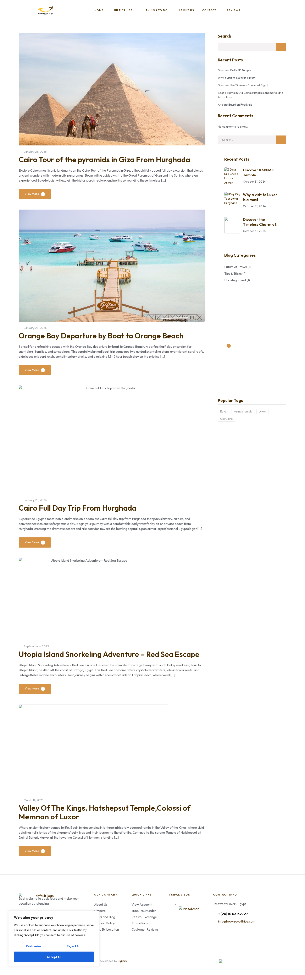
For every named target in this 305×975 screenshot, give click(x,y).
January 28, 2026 (35, 152)
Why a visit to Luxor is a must (236, 78)
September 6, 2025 (36, 646)
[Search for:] (252, 140)
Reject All (73, 946)
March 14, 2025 (34, 800)
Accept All (54, 957)
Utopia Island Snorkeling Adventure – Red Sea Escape (109, 654)
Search (224, 36)
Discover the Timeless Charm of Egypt (243, 85)
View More (32, 194)
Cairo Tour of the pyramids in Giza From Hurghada (104, 159)
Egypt (224, 411)
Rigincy (122, 961)
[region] (54, 939)
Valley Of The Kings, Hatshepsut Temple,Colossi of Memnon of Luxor (104, 812)
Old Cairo (226, 419)
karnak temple (243, 411)
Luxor (262, 411)
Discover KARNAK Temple (234, 70)
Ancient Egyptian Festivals (235, 104)
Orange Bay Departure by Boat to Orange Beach (101, 335)
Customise (33, 946)
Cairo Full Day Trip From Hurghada (77, 508)
